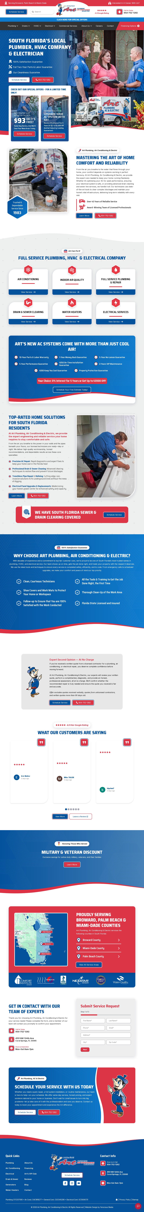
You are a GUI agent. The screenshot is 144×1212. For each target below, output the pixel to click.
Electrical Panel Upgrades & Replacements (31, 486)
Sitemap (135, 1200)
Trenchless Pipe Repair (22, 476)
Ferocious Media (106, 1207)
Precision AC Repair (21, 461)
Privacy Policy (125, 1200)
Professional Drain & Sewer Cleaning (29, 468)
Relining (39, 476)
